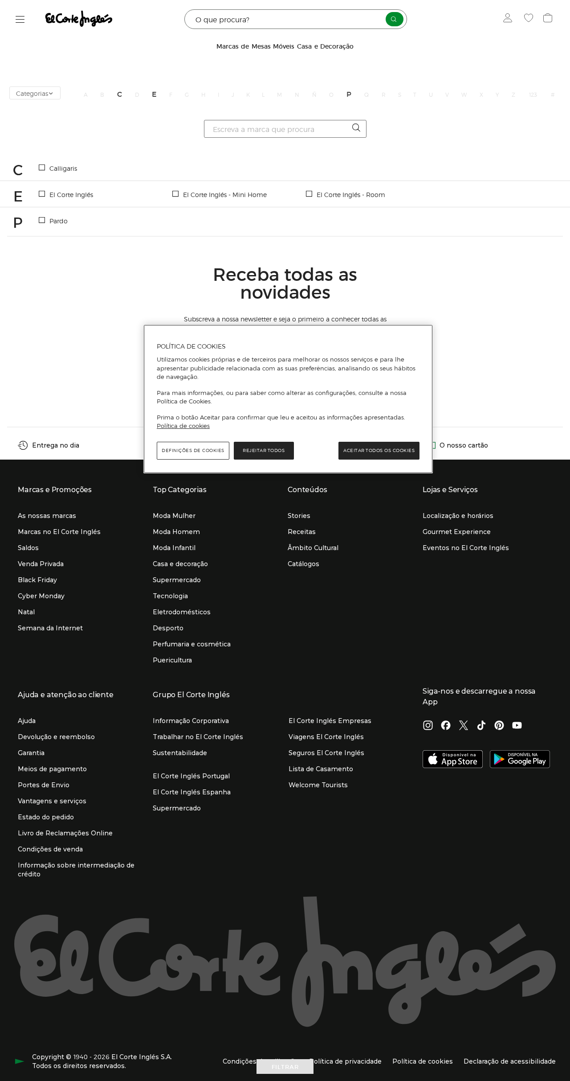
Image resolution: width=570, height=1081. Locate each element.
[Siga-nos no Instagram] (428, 726)
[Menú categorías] (20, 19)
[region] (288, 399)
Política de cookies (183, 425)
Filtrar (285, 1066)
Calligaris (63, 168)
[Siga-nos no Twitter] (463, 726)
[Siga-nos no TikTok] (481, 726)
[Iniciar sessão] (509, 19)
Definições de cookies (193, 450)
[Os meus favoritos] (529, 19)
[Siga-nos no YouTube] (517, 726)
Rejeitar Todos (264, 450)
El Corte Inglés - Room (351, 194)
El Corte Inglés (71, 194)
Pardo (58, 220)
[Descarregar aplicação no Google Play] (520, 760)
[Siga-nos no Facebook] (445, 726)
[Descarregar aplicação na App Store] (453, 760)
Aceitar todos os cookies (379, 450)
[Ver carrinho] (548, 19)
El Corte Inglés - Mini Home (225, 194)
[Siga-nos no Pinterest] (499, 726)
